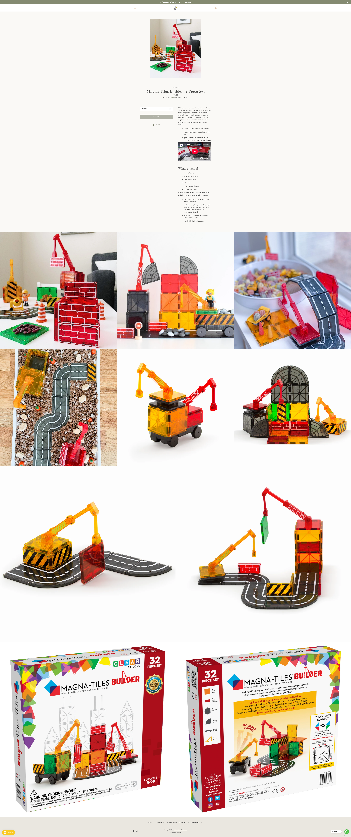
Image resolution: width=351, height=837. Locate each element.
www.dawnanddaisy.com (180, 830)
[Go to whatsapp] (346, 831)
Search (150, 822)
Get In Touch (160, 822)
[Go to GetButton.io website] (347, 835)
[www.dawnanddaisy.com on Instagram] (136, 831)
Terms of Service (197, 822)
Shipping (172, 97)
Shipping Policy (172, 822)
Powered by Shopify (175, 832)
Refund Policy (184, 822)
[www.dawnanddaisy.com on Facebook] (133, 831)
